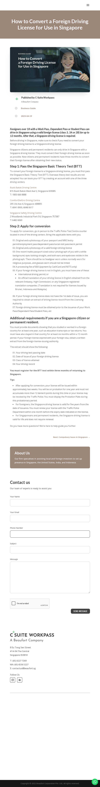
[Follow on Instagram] (12, 680)
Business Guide (28, 108)
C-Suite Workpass (44, 97)
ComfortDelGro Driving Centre (25, 200)
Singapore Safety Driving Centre (26, 213)
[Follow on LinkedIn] (19, 680)
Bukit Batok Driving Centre (23, 187)
